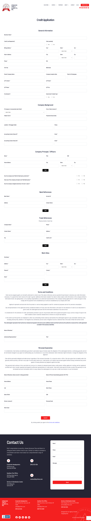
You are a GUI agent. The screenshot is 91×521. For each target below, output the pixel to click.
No (53, 44)
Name (5, 156)
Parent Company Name (9, 74)
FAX (47, 61)
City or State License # (51, 109)
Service (53, 5)
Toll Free (6, 67)
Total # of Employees (72, 74)
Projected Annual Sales (51, 115)
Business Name (8, 34)
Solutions (46, 5)
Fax (5, 238)
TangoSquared (64, 513)
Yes (48, 44)
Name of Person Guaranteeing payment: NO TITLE (57, 375)
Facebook (80, 7)
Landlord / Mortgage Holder (10, 125)
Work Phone (48, 388)
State (61, 48)
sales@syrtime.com (20, 506)
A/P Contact (7, 80)
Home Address (7, 162)
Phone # (6, 270)
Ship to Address (7, 54)
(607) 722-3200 (40, 509)
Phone (6, 61)
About (66, 5)
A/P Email (48, 80)
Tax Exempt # (7, 94)
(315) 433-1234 (85, 5)
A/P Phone (7, 87)
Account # (48, 196)
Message (55, 463)
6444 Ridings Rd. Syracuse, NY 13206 (70, 503)
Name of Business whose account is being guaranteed (16, 375)
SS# (68, 156)
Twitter (82, 7)
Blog (77, 5)
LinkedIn (84, 7)
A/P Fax (48, 87)
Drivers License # (8, 401)
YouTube (88, 7)
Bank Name (7, 196)
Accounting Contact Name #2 (11, 140)
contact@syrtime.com (36, 479)
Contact (72, 5)
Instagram (86, 7)
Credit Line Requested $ (9, 41)
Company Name (8, 224)
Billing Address (8, 48)
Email (56, 134)
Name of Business (8, 330)
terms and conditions (54, 422)
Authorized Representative (10, 337)
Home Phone (49, 381)
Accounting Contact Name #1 (11, 134)
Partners (60, 5)
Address (6, 203)
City (47, 48)
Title (47, 156)
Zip (75, 48)
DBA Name (48, 67)
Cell (5, 388)
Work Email (6, 407)
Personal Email (49, 401)
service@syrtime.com (66, 504)
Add (45, 170)
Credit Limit (49, 238)
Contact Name (49, 203)
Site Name (6, 257)
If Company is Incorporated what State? (13, 109)
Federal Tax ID (7, 115)
